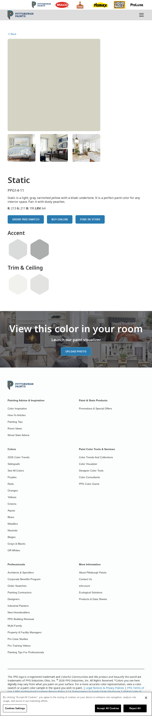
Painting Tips (15, 421)
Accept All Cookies (108, 708)
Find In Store (90, 219)
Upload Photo (76, 351)
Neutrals (12, 530)
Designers (13, 599)
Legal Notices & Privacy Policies (105, 688)
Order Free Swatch (25, 219)
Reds (11, 483)
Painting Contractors (20, 592)
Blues (11, 517)
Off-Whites (14, 550)
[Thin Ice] (18, 249)
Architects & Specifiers (21, 572)
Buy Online (60, 219)
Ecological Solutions (90, 592)
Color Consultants (89, 477)
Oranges (13, 490)
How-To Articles (17, 415)
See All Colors (16, 470)
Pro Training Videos (19, 645)
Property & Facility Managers (25, 632)
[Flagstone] (39, 249)
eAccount (84, 585)
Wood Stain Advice (18, 435)
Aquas (11, 510)
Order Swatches (17, 585)
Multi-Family (15, 625)
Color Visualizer (88, 463)
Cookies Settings (15, 708)
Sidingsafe (14, 463)
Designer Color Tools (91, 470)
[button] (140, 15)
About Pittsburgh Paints (92, 572)
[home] (20, 15)
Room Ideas (15, 428)
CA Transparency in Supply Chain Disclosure (94, 691)
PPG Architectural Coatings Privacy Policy (40, 691)
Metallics (13, 523)
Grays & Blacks (16, 543)
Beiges (12, 537)
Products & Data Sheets (93, 599)
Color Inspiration (17, 408)
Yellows (12, 497)
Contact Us (85, 579)
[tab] (21, 148)
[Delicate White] (18, 284)
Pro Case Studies (18, 639)
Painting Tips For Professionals (26, 652)
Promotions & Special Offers (95, 408)
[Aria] (39, 284)
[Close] (146, 698)
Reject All (135, 708)
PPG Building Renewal (21, 619)
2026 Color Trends (18, 457)
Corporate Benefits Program (24, 579)
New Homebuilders (19, 612)
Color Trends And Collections (96, 457)
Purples (12, 477)
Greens (12, 503)
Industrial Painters (18, 605)
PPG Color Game (89, 483)
